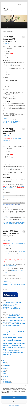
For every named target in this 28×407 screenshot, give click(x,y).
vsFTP (12, 350)
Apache (8, 332)
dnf (24, 335)
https (10, 337)
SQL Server (5, 376)
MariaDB (10, 343)
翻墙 (19, 284)
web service (6, 352)
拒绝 (14, 401)
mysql (14, 343)
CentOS (17, 120)
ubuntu (11, 348)
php (4, 345)
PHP (4, 371)
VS (9, 350)
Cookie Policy (11, 405)
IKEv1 (12, 283)
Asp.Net (4, 363)
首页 (2, 24)
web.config (16, 350)
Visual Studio (17, 347)
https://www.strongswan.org (10, 265)
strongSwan (15, 121)
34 (23, 129)
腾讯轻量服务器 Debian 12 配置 (10, 304)
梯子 (7, 122)
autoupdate (13, 332)
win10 (4, 122)
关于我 (11, 24)
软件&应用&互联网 (7, 382)
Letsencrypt (9, 340)
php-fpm (7, 345)
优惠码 (11, 53)
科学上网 (10, 122)
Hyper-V (15, 337)
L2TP (23, 283)
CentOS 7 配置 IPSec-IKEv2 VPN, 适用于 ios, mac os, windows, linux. (11, 234)
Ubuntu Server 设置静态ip (8, 305)
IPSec (11, 121)
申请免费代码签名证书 (14, 314)
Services (11, 120)
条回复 (15, 122)
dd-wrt (17, 335)
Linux (7, 120)
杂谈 (4, 379)
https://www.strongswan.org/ (16, 64)
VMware (23, 347)
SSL (20, 345)
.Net (3, 360)
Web (4, 378)
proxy (11, 345)
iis (18, 337)
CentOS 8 (22, 120)
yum (19, 352)
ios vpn (7, 121)
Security (4, 373)
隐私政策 (17, 405)
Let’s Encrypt (16, 107)
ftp (8, 337)
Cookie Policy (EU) (5, 26)
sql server (15, 345)
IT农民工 (6, 8)
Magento (5, 343)
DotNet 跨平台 (6, 365)
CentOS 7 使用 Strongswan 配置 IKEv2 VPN (9, 131)
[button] (26, 385)
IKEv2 (4, 121)
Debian (21, 335)
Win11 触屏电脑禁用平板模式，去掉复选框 (12, 302)
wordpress (15, 352)
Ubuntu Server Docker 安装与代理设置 (11, 308)
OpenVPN (22, 343)
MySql (4, 370)
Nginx (18, 343)
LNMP (19, 340)
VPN (20, 121)
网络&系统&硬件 (6, 381)
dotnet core (5, 337)
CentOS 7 (22, 222)
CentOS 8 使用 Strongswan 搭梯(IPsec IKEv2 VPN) (9, 38)
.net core (4, 332)
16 (23, 37)
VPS (7, 350)
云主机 (6, 24)
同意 (14, 397)
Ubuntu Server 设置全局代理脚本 (10, 307)
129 (24, 231)
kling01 (4, 323)
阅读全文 (6, 118)
